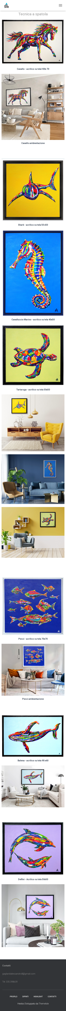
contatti (52, 997)
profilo (13, 997)
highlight (38, 997)
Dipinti (25, 997)
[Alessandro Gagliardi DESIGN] (7, 5)
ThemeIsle (44, 1003)
